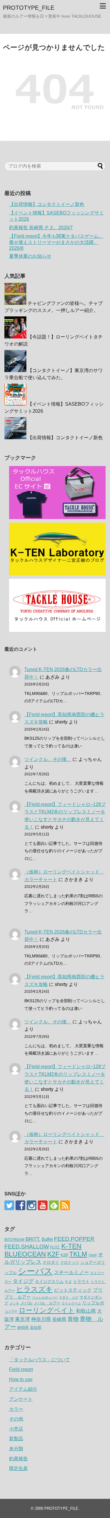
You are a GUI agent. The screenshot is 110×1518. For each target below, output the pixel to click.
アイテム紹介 (23, 1389)
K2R (64, 1255)
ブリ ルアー (17, 1296)
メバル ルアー (47, 1303)
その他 (16, 1418)
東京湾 (22, 1319)
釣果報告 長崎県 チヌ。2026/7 (41, 227)
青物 (73, 1319)
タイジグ (23, 1281)
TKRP (92, 1255)
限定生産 (18, 1468)
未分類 (16, 1448)
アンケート (21, 1399)
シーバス (35, 1271)
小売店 (16, 1428)
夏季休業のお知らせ (30, 256)
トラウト (81, 1281)
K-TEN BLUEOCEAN (43, 1250)
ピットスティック (73, 1290)
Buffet (47, 1239)
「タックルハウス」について (39, 1359)
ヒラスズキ (34, 1289)
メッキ (14, 1303)
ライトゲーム (71, 1303)
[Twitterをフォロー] (9, 1205)
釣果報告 (18, 1458)
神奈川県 (41, 1319)
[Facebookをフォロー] (20, 1205)
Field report (21, 1369)
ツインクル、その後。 (47, 759)
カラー (16, 1409)
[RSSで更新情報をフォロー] (65, 1205)
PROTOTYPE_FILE (28, 7)
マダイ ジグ (68, 1297)
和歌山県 (86, 1311)
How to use (21, 1379)
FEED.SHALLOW (26, 1246)
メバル (26, 1303)
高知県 (35, 1327)
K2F (53, 1254)
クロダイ (51, 1262)
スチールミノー (71, 1272)
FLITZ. (55, 1247)
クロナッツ (69, 1262)
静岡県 (23, 1327)
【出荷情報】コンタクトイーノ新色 (46, 204)
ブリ (98, 1290)
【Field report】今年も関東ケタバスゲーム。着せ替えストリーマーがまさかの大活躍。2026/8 (56, 242)
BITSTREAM (14, 1240)
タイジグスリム (49, 1281)
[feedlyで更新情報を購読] (54, 1205)
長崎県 (59, 1319)
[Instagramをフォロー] (31, 1205)
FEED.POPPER (74, 1238)
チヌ (68, 1282)
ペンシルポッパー (45, 1297)
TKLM (78, 1254)
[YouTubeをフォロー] (43, 1205)
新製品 (16, 1438)
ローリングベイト (47, 1310)
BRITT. (33, 1239)
